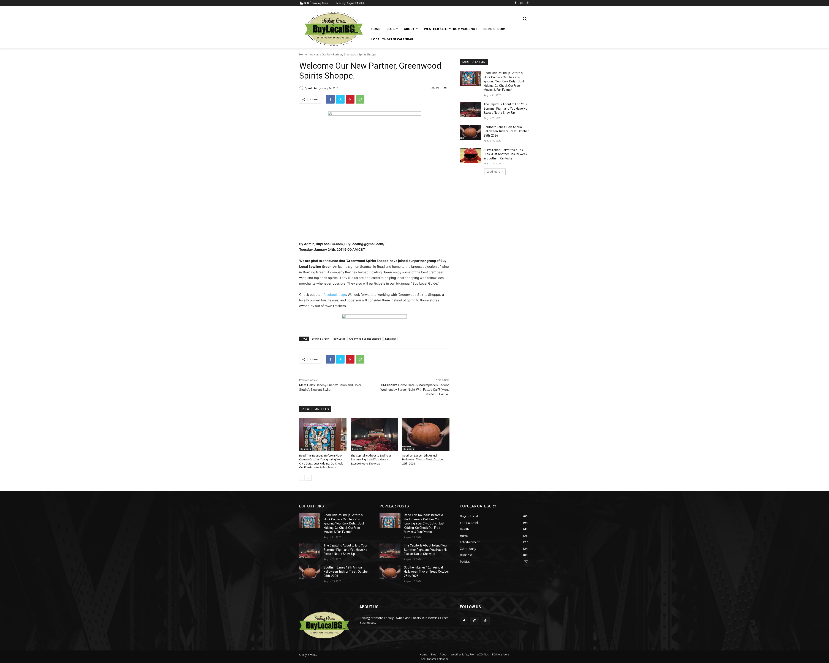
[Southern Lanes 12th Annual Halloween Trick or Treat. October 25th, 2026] (425, 434)
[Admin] (302, 88)
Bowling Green (320, 338)
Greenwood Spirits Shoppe (365, 338)
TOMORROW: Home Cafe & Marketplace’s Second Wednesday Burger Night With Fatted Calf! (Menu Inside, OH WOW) (414, 389)
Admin (312, 88)
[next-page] (309, 478)
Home (303, 54)
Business (306, 448)
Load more (493, 171)
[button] (524, 18)
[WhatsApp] (360, 99)
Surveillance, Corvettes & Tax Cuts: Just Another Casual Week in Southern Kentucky (505, 154)
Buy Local (339, 338)
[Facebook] (515, 3)
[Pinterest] (350, 99)
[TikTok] (527, 3)
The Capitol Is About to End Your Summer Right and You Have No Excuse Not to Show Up (371, 459)
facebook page (335, 295)
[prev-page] (302, 478)
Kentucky (390, 338)
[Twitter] (340, 99)
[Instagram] (521, 3)
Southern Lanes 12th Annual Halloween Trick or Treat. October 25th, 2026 (423, 459)
